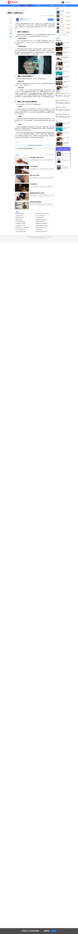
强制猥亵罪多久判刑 (19, 219)
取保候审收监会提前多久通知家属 (41, 223)
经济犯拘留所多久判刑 (39, 217)
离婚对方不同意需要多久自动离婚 (41, 225)
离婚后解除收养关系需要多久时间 (41, 219)
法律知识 (26, 5)
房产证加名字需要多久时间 (20, 229)
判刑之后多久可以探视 (19, 215)
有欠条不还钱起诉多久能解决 (20, 221)
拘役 (51, 23)
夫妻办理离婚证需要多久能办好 (21, 231)
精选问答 (38, 5)
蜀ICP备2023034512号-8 (44, 237)
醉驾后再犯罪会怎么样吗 (20, 217)
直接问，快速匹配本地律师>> (63, 34)
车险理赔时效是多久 (39, 229)
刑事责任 (19, 91)
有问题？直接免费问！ (50, 154)
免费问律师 (51, 5)
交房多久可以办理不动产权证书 (41, 227)
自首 (40, 50)
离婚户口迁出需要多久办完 (40, 215)
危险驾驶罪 (40, 23)
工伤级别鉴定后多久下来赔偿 (20, 225)
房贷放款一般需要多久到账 (40, 221)
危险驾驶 (46, 36)
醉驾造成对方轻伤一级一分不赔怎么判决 (22, 227)
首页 (14, 5)
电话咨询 (64, 5)
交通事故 (50, 15)
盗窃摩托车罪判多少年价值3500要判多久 (42, 213)
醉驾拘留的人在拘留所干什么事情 (41, 231)
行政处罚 (17, 134)
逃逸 (38, 135)
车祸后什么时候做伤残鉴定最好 (24, 148)
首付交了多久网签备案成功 (20, 213)
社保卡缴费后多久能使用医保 (20, 223)
